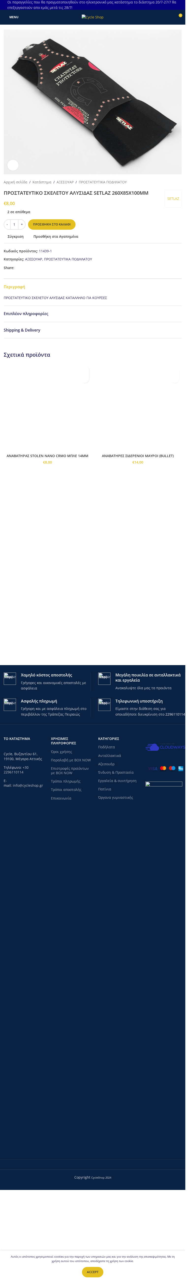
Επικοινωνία (61, 886)
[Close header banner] (179, 5)
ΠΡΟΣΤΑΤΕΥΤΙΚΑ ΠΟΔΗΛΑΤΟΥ (103, 182)
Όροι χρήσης (61, 839)
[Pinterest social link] (29, 267)
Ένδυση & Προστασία (116, 860)
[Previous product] (167, 182)
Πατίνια (104, 877)
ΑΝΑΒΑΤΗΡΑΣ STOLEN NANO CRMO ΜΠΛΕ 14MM (47, 737)
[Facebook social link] (17, 267)
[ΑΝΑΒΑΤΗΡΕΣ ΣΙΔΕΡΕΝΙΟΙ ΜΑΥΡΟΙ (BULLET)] (138, 548)
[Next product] (179, 182)
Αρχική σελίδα (15, 182)
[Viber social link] (41, 267)
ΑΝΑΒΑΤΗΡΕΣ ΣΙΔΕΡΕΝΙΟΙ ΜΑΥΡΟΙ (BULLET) (138, 737)
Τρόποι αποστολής (66, 878)
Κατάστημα (41, 182)
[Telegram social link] (35, 267)
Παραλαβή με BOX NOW (71, 848)
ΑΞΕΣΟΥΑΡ (65, 182)
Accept (92, 1272)
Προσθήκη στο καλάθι (52, 224)
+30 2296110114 (16, 858)
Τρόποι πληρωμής (65, 869)
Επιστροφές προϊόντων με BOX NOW (70, 858)
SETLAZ (173, 198)
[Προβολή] (12, 165)
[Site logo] (93, 17)
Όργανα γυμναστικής (115, 885)
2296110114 (175, 802)
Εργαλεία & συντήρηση (117, 868)
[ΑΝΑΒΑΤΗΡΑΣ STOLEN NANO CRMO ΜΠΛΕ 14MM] (48, 548)
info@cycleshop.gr (28, 873)
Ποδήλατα (106, 835)
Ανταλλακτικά (109, 843)
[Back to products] (173, 182)
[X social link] (23, 267)
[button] (84, 378)
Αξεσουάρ (106, 852)
